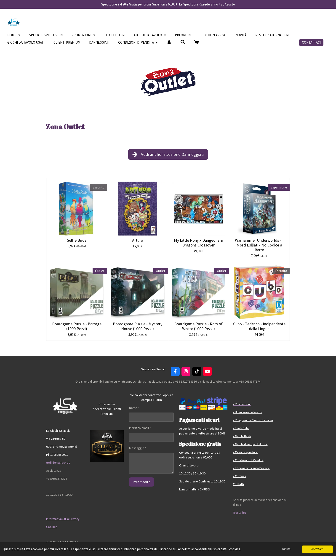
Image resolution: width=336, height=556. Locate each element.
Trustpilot (239, 513)
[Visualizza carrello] (196, 42)
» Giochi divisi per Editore (250, 444)
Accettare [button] (317, 549)
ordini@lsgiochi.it (58, 463)
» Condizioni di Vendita (248, 460)
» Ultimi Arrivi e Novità (247, 412)
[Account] (169, 42)
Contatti (238, 484)
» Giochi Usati (242, 436)
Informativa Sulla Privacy (63, 519)
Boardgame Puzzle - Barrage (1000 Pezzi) (76, 326)
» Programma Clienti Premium (253, 420)
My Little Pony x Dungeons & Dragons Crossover (198, 242)
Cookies (51, 527)
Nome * (134, 408)
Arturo (137, 240)
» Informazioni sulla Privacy (251, 468)
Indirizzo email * (140, 428)
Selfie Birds (76, 240)
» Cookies (239, 476)
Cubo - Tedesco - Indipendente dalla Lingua (259, 326)
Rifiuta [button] (286, 549)
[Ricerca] (183, 42)
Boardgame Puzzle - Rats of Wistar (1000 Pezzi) (198, 326)
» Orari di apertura (245, 452)
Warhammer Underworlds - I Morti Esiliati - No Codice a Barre (259, 245)
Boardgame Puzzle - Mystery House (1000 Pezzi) (137, 326)
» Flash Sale (241, 428)
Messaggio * (137, 448)
